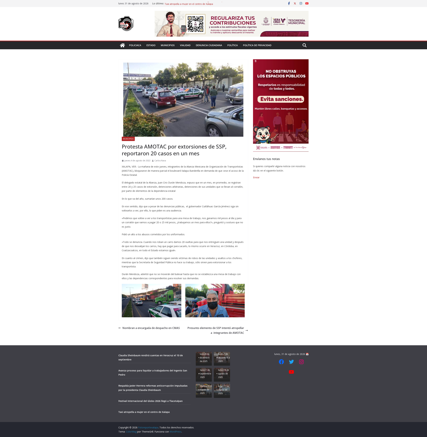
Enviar (256, 177)
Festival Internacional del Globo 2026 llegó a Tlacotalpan (195, 3)
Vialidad (185, 45)
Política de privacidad (257, 45)
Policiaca (135, 45)
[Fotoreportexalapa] (122, 45)
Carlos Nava (160, 160)
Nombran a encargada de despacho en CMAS (151, 328)
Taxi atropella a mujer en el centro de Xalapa (144, 412)
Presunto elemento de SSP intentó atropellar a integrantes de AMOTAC (215, 330)
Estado (150, 45)
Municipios (168, 45)
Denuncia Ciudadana (209, 45)
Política (232, 45)
